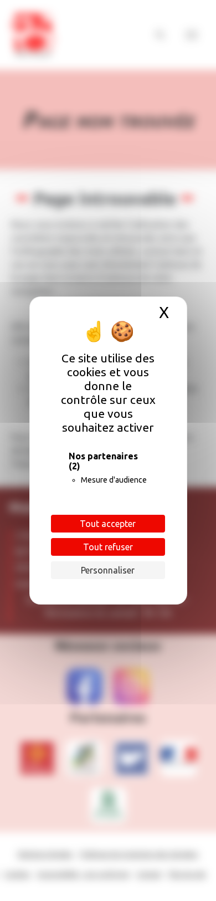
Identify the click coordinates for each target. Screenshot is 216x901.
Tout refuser (108, 547)
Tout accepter (108, 524)
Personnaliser (108, 570)
